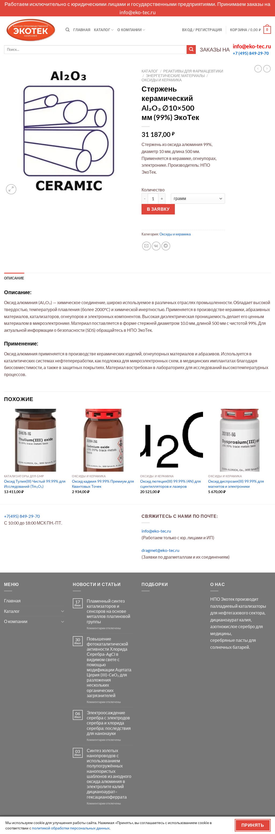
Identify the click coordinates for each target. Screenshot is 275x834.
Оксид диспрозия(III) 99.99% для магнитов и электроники (236, 484)
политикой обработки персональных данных (71, 828)
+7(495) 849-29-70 (22, 516)
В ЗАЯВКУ (158, 209)
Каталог (102, 30)
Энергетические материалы (175, 76)
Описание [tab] (14, 278)
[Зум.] (11, 189)
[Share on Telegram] (165, 246)
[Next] (271, 456)
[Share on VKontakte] (156, 246)
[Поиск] (68, 30)
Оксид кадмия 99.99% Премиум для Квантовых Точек (103, 484)
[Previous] (4, 456)
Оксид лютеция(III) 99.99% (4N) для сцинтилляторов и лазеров (170, 484)
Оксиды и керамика (162, 80)
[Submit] (191, 49)
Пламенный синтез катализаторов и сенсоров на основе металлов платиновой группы (108, 611)
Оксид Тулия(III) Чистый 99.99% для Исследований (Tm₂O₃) (35, 484)
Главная (81, 30)
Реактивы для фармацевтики (193, 71)
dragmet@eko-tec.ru (160, 550)
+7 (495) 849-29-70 (251, 53)
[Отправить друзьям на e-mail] (146, 246)
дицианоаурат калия (230, 619)
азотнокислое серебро (232, 626)
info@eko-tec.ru (138, 12)
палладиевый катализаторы (238, 606)
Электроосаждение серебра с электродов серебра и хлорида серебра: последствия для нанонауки (109, 723)
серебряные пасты (229, 640)
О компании (129, 30)
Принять (252, 825)
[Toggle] (62, 611)
